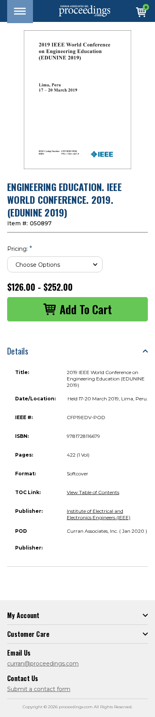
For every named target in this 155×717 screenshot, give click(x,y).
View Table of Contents (93, 492)
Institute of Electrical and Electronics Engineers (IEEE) (98, 514)
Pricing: (19, 248)
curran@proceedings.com (43, 663)
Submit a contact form (38, 689)
